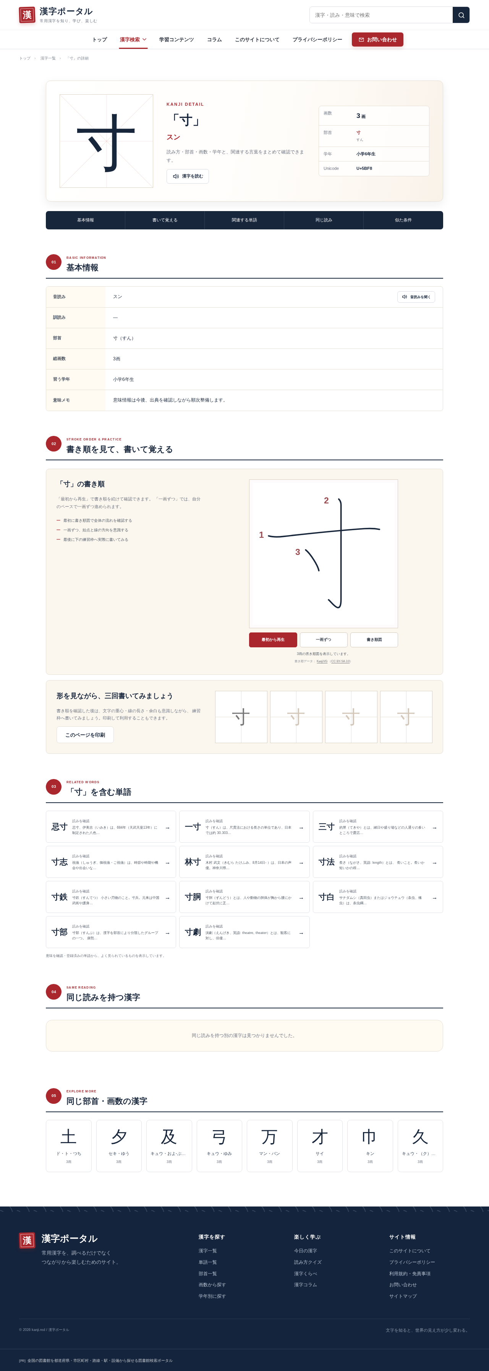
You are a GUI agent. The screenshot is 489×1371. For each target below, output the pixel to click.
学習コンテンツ (176, 39)
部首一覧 (208, 1273)
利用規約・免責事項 (410, 1273)
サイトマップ (403, 1296)
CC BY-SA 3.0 (340, 661)
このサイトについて (257, 39)
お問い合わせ (403, 1284)
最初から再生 (273, 639)
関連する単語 (244, 220)
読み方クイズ (308, 1262)
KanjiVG (322, 661)
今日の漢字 (305, 1250)
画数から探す (212, 1284)
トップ (99, 39)
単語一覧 (208, 1262)
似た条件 (403, 220)
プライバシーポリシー (317, 39)
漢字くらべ (305, 1273)
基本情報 (85, 220)
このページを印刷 (85, 735)
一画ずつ (323, 639)
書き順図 (374, 639)
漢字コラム (305, 1284)
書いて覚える (165, 220)
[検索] (461, 15)
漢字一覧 (48, 58)
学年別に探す (212, 1296)
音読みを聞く (420, 297)
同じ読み (324, 220)
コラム (214, 39)
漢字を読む (192, 176)
